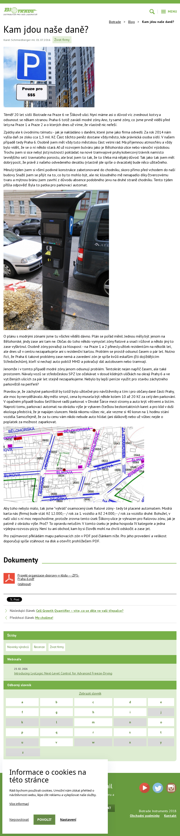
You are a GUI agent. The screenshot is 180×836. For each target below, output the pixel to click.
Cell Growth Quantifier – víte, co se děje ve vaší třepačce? (80, 611)
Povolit (44, 819)
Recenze (39, 647)
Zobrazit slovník (90, 693)
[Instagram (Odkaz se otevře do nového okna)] (171, 788)
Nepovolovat (19, 819)
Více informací (19, 804)
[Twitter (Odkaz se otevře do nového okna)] (158, 788)
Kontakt (170, 816)
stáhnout (24, 584)
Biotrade (115, 22)
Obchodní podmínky (145, 816)
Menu (172, 11)
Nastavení (68, 819)
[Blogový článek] (54, 78)
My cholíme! (44, 618)
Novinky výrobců (18, 647)
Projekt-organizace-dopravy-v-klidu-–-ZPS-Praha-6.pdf (48, 577)
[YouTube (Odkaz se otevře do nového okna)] (144, 788)
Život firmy (62, 40)
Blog (131, 22)
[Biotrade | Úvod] (21, 11)
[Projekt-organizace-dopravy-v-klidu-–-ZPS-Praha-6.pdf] (9, 578)
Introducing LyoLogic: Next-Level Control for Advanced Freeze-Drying (63, 673)
